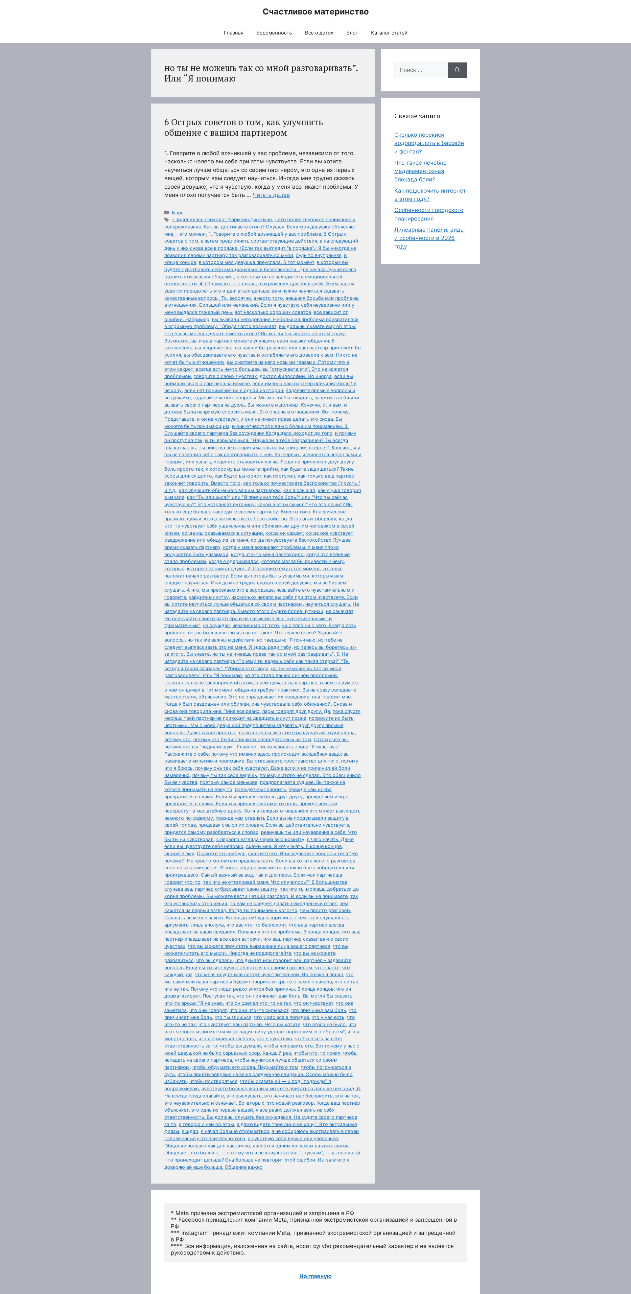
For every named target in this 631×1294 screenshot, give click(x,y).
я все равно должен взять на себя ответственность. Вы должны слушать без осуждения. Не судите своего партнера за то (260, 1117)
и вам (334, 405)
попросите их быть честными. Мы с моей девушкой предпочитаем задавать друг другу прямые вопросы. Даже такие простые (259, 725)
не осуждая (216, 625)
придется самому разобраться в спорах (211, 832)
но (191, 632)
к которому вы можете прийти (242, 469)
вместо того (268, 298)
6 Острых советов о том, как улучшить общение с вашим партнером (243, 127)
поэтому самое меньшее (228, 782)
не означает (339, 611)
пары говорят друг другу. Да (296, 711)
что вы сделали (214, 960)
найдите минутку (209, 597)
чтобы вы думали (240, 1045)
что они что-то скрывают (259, 1010)
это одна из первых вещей (222, 1110)
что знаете (327, 967)
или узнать (198, 461)
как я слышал (299, 490)
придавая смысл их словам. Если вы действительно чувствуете (274, 825)
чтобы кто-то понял (316, 1053)
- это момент (191, 234)
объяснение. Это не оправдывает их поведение (254, 696)
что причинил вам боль (318, 1010)
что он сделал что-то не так (258, 1003)
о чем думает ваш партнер (286, 682)
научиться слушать (327, 604)
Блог (352, 33)
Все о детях (319, 33)
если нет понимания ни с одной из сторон (233, 390)
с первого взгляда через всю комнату (260, 839)
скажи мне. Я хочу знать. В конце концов (294, 846)
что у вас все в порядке (281, 1017)
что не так (346, 981)
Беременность (274, 33)
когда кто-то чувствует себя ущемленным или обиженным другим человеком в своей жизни (259, 525)
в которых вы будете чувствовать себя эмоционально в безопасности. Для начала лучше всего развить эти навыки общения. (260, 269)
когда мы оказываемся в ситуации (222, 533)
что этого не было (324, 1024)
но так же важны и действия (220, 640)
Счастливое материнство (316, 11)
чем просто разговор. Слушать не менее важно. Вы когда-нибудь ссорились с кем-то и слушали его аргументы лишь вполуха (257, 917)
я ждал (190, 1131)
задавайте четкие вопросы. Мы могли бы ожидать (252, 397)
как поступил (279, 476)
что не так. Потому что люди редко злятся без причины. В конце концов (249, 989)
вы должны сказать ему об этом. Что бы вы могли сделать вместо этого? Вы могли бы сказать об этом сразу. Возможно (260, 333)
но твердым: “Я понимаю (286, 640)
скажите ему (179, 853)
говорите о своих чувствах (225, 376)
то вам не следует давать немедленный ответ (283, 903)
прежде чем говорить (260, 789)
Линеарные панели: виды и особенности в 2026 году (429, 238)
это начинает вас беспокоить (298, 1095)
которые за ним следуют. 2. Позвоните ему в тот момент (253, 568)
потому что (177, 739)
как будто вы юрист (238, 476)
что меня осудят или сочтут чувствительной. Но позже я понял (269, 974)
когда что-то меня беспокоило (267, 554)
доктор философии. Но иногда (296, 376)
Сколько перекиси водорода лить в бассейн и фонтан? (429, 143)
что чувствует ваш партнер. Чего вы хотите (249, 1024)
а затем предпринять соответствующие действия (259, 241)
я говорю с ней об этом (206, 1124)
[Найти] (457, 70)
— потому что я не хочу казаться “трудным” (272, 1152)
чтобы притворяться (213, 1081)
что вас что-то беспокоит (256, 925)
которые (174, 568)
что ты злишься (233, 1017)
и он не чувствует (217, 419)
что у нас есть (328, 1017)
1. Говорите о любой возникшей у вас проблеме (265, 234)
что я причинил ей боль (226, 1038)
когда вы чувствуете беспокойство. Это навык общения (270, 518)
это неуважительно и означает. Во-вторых (214, 1103)
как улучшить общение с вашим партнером (230, 490)
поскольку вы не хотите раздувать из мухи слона (297, 732)
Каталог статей (389, 33)
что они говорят (208, 1010)
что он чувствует (313, 1003)
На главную (315, 1276)
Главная (233, 33)
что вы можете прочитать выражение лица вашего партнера (259, 946)
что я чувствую (274, 1038)
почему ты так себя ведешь (224, 775)
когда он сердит (284, 533)
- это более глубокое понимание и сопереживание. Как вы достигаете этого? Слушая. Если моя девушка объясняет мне (260, 226)
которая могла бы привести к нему (302, 561)
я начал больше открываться (235, 1131)
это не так (347, 1095)
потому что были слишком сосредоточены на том (252, 739)
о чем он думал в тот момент (198, 690)
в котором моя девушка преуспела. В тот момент (256, 262)
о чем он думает (339, 682)
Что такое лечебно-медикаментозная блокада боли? (421, 171)
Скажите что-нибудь (221, 853)
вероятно (240, 298)
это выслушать (244, 1095)
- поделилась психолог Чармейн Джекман (222, 219)
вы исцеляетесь (213, 347)
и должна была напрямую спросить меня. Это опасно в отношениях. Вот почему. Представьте (257, 412)
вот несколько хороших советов (273, 312)
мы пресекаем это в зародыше (238, 590)
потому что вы (331, 739)
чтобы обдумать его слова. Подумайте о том (245, 1067)
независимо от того (255, 625)
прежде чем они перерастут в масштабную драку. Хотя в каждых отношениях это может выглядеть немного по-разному (262, 810)
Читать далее (271, 195)
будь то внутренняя (318, 255)
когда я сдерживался (234, 561)
